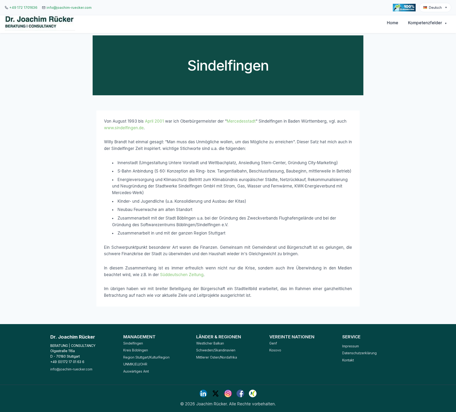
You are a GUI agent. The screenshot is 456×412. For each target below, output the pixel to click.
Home (392, 22)
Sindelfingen (133, 343)
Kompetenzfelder (427, 22)
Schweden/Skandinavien (215, 350)
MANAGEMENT (139, 336)
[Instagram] (228, 393)
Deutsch (438, 7)
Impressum (350, 346)
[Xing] (252, 393)
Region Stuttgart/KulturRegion (146, 357)
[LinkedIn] (203, 393)
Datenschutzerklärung (359, 353)
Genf (273, 343)
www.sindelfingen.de (124, 127)
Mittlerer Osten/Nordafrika (216, 357)
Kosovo (275, 350)
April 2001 (154, 121)
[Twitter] (215, 393)
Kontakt (348, 360)
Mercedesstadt (241, 121)
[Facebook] (240, 393)
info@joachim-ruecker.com (69, 7)
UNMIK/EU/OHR (135, 364)
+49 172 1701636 (23, 7)
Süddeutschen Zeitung (182, 274)
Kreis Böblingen (135, 350)
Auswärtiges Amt (136, 371)
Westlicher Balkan (210, 343)
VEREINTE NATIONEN (291, 336)
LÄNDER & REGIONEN (218, 336)
